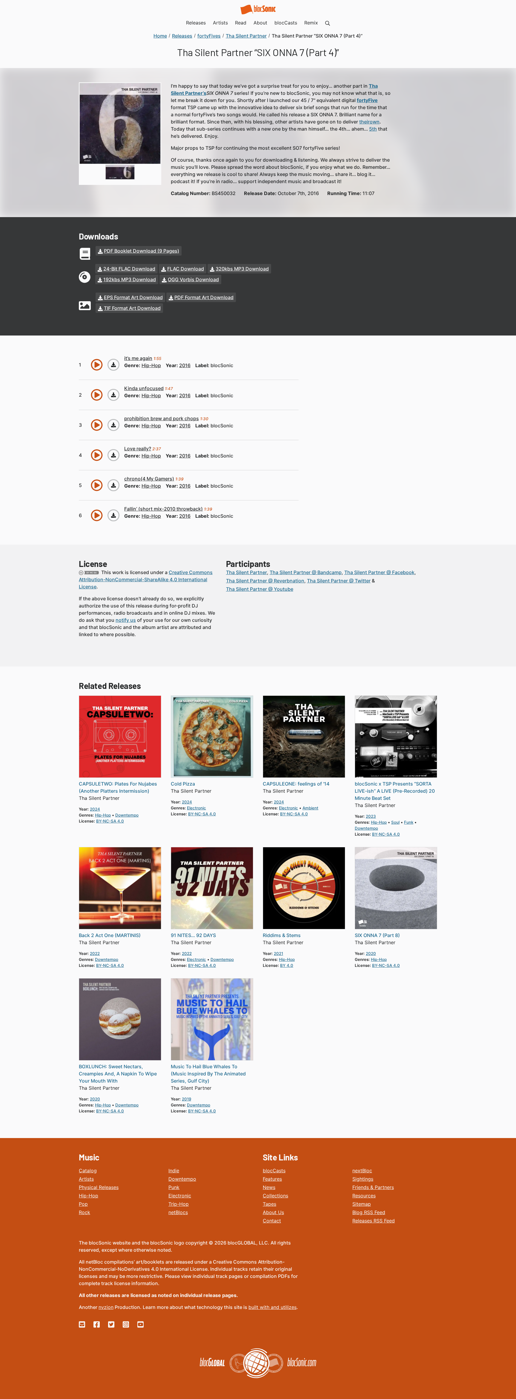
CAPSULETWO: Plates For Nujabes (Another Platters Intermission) (118, 787)
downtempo (127, 815)
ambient (310, 808)
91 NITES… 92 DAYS (193, 935)
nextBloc (362, 1171)
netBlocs (178, 1212)
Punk (173, 1187)
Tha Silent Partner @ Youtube (259, 589)
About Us (273, 1212)
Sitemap (361, 1204)
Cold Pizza (183, 784)
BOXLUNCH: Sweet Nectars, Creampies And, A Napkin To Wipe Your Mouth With (118, 1073)
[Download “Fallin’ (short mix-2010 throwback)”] (113, 515)
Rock (84, 1212)
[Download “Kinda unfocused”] (113, 395)
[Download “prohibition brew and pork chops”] (113, 425)
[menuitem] (327, 23)
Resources (364, 1196)
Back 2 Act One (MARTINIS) (110, 935)
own (375, 122)
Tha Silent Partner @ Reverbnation (265, 581)
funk (408, 822)
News (269, 1187)
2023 (371, 816)
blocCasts (274, 1171)
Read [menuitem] (240, 23)
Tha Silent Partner (246, 572)
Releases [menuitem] (196, 23)
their (364, 122)
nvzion (106, 1307)
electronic (196, 808)
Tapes (269, 1204)
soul (395, 822)
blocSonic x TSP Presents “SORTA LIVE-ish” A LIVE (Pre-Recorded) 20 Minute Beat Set (395, 791)
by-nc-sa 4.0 (110, 821)
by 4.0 (286, 965)
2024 (95, 809)
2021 (278, 953)
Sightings (362, 1179)
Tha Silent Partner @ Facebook (379, 572)
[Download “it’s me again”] (113, 365)
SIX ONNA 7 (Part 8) (377, 935)
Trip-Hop (178, 1204)
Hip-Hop (88, 1196)
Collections (275, 1196)
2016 (185, 365)
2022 (95, 953)
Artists (86, 1179)
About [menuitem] (260, 23)
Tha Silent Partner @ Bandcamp (306, 572)
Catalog (88, 1171)
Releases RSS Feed (373, 1221)
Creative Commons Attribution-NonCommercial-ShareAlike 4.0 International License (146, 579)
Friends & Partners (373, 1187)
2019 (186, 1099)
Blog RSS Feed (368, 1212)
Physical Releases (99, 1187)
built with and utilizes (272, 1307)
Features (272, 1179)
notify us (126, 620)
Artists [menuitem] (220, 23)
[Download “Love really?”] (113, 455)
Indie (173, 1171)
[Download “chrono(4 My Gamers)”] (113, 485)
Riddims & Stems (282, 935)
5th (373, 129)
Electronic (179, 1196)
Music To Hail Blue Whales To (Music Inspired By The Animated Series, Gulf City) (208, 1073)
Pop (83, 1204)
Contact (272, 1221)
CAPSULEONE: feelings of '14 (296, 784)
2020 (371, 953)
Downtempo (182, 1179)
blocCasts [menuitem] (285, 23)
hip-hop (151, 365)
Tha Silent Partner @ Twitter (339, 581)
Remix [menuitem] (311, 23)
